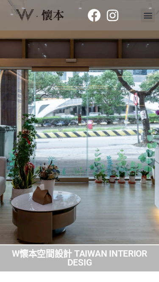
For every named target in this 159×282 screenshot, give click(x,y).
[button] (148, 15)
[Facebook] (93, 15)
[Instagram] (112, 15)
